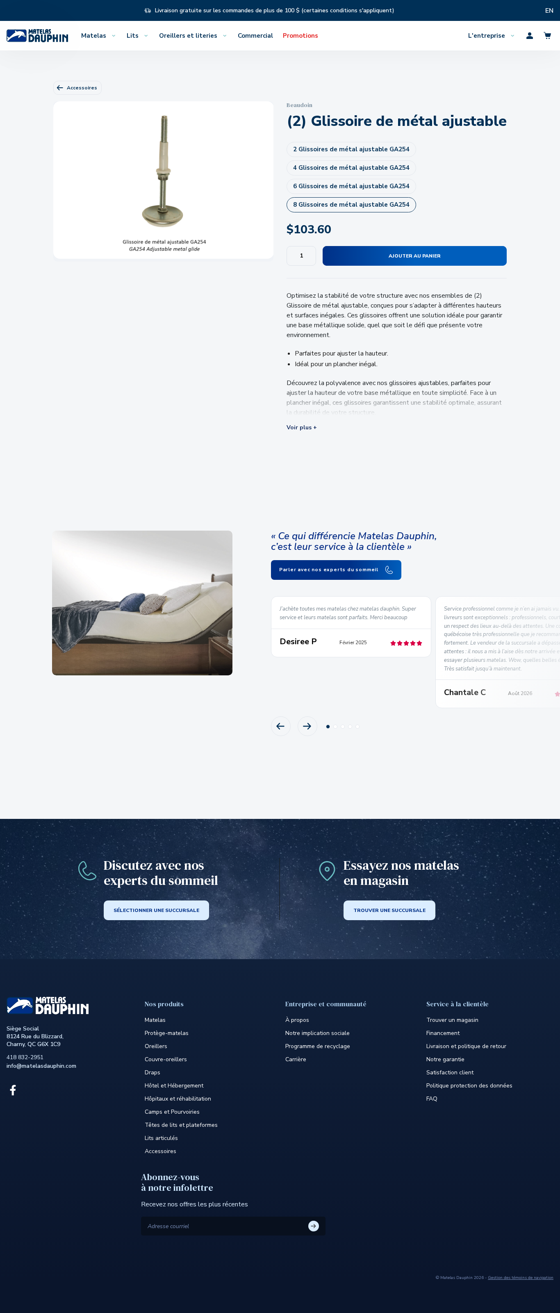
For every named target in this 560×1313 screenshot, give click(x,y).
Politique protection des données (469, 1086)
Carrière (295, 1059)
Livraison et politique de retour (466, 1046)
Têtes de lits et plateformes (181, 1125)
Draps (152, 1072)
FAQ (431, 1099)
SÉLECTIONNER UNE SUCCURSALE (156, 910)
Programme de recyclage (317, 1046)
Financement (443, 1033)
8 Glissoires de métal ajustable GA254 (351, 205)
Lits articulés (161, 1138)
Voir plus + (302, 428)
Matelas (155, 1020)
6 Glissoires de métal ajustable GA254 (351, 186)
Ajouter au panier (415, 256)
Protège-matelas (167, 1033)
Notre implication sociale (317, 1033)
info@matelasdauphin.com (41, 1066)
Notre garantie (445, 1059)
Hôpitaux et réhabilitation (178, 1099)
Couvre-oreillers (166, 1059)
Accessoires (82, 87)
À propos (297, 1020)
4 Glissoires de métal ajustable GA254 (351, 168)
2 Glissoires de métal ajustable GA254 (351, 149)
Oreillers (156, 1046)
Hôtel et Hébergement (174, 1086)
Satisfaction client (449, 1072)
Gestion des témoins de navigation (520, 1278)
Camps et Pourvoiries (172, 1112)
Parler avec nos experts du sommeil (329, 569)
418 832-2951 (25, 1057)
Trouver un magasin (452, 1020)
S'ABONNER (313, 1226)
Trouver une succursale (389, 910)
